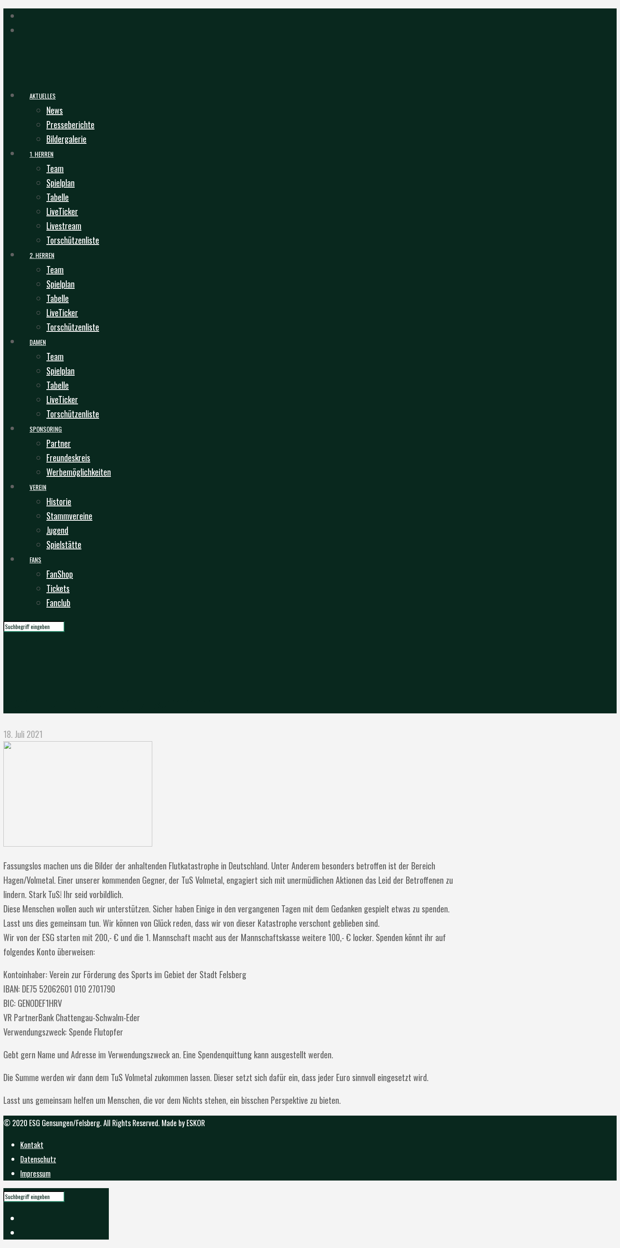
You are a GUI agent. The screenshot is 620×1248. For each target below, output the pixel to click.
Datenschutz (38, 1159)
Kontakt (31, 1144)
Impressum (35, 1173)
